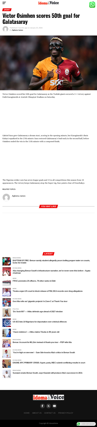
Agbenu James (17, 30)
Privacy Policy (65, 413)
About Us (37, 413)
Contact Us (49, 413)
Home (27, 413)
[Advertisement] (48, 117)
